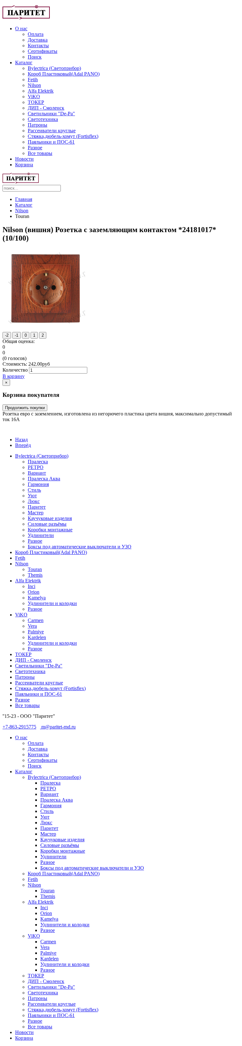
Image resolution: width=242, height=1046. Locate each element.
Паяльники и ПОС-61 (51, 142)
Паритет (37, 507)
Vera (32, 626)
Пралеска (38, 461)
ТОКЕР (36, 102)
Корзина (24, 164)
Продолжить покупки (25, 407)
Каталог (23, 62)
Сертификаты (42, 51)
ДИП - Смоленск (46, 108)
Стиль (34, 490)
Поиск (35, 57)
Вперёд (23, 445)
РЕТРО (35, 467)
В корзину (14, 376)
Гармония (38, 484)
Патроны (37, 125)
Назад (21, 439)
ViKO (34, 96)
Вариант (37, 473)
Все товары (40, 153)
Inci (31, 586)
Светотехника (43, 119)
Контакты (38, 45)
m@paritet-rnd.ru (58, 726)
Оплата (35, 34)
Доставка (38, 40)
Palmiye (36, 631)
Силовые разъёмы (47, 524)
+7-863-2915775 (19, 726)
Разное (35, 147)
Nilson (34, 85)
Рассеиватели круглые (52, 130)
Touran (35, 569)
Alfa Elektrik (41, 91)
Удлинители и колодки (52, 603)
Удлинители (41, 535)
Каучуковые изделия (50, 518)
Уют (32, 495)
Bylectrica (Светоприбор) (54, 68)
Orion (33, 592)
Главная (23, 199)
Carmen (35, 620)
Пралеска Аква (44, 478)
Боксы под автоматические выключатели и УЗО (79, 546)
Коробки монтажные (50, 529)
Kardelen (37, 637)
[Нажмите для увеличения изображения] (45, 326)
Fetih (33, 79)
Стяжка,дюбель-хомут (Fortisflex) (63, 136)
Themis (35, 575)
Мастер (35, 512)
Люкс (34, 501)
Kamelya (37, 597)
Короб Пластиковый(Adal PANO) (64, 74)
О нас (21, 28)
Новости (24, 159)
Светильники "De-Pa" (51, 113)
